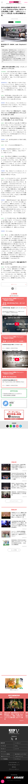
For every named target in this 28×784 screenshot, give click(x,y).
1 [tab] (9, 722)
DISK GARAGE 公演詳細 (9, 395)
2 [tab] (11, 722)
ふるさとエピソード (19, 756)
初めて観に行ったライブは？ (21, 754)
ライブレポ (3, 745)
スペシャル (3, 751)
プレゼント (3, 748)
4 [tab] (15, 722)
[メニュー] (2, 2)
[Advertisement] (14, 444)
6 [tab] (19, 722)
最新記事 (3, 743)
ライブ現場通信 (4, 759)
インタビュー (18, 743)
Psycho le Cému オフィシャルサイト (12, 393)
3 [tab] (13, 722)
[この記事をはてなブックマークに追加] (20, 426)
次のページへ (14, 284)
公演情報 (25, 2)
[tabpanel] (14, 709)
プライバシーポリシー (14, 769)
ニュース (17, 748)
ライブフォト (18, 759)
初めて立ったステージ (5, 756)
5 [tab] (17, 722)
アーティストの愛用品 (5, 754)
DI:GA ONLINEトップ (14, 762)
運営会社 (14, 767)
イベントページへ (14, 501)
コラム (16, 745)
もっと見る (14, 550)
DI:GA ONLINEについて (14, 764)
